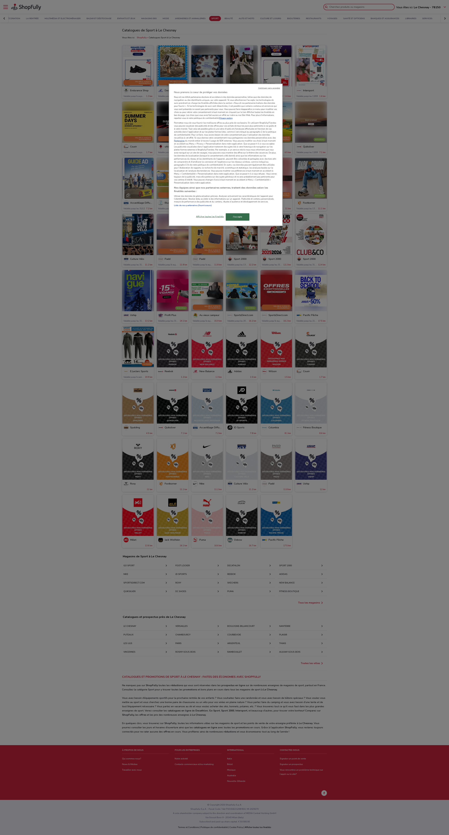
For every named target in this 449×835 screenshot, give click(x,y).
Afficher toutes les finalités (210, 216)
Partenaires (179, 140)
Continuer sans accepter (269, 88)
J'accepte (237, 216)
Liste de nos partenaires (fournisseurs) (193, 205)
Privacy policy (226, 118)
